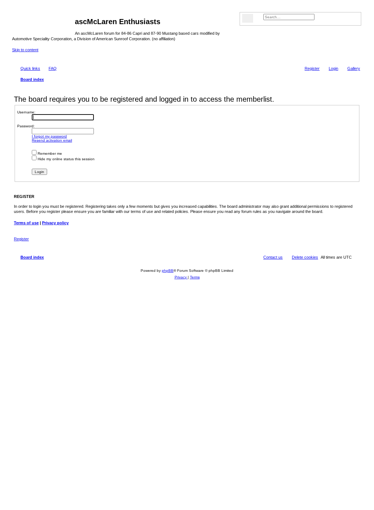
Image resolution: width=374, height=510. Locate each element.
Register (21, 239)
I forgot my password (49, 136)
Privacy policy (55, 223)
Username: (26, 112)
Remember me (49, 153)
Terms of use (26, 223)
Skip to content (25, 50)
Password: (26, 126)
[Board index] (43, 23)
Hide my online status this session (66, 159)
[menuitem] (350, 68)
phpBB (167, 271)
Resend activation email (52, 140)
